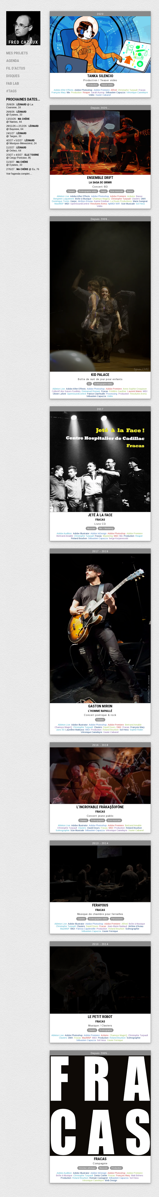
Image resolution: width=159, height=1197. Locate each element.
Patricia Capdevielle (85, 928)
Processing (111, 393)
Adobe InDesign (99, 533)
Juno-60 (60, 729)
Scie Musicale (128, 203)
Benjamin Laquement (63, 198)
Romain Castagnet (98, 1178)
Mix (68, 92)
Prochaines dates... (23, 99)
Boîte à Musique (83, 198)
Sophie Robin (136, 729)
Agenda (12, 61)
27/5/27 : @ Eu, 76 (22, 169)
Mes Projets (17, 53)
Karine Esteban (101, 201)
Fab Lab (12, 83)
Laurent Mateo (134, 391)
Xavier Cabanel (103, 95)
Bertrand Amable (65, 536)
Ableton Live (63, 196)
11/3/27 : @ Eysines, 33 (17, 163)
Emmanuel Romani (91, 391)
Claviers (136, 198)
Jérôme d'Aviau (85, 201)
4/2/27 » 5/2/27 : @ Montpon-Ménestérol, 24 (21, 142)
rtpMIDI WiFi (114, 203)
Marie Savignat (140, 201)
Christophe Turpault (128, 90)
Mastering (108, 536)
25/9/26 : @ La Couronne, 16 (19, 106)
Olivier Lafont (59, 393)
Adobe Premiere (102, 90)
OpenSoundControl (79, 203)
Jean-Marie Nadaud (117, 926)
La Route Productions (121, 201)
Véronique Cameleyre (137, 92)
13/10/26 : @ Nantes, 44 (18, 120)
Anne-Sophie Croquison (135, 389)
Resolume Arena (98, 203)
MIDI (67, 203)
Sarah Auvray (97, 92)
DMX (143, 198)
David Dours (109, 727)
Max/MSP (59, 203)
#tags (11, 91)
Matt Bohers (137, 1175)
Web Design (111, 1180)
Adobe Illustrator (81, 533)
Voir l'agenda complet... (19, 173)
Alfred (114, 90)
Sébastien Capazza (115, 92)
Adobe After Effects (63, 90)
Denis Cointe (100, 1175)
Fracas (142, 90)
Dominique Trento (60, 201)
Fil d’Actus (15, 68)
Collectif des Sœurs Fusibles (66, 391)
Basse (139, 196)
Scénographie (62, 830)
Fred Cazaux (23, 42)
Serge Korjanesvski (118, 538)
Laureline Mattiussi (75, 729)
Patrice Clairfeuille (96, 393)
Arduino (131, 196)
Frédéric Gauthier (117, 391)
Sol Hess (140, 203)
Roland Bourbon (79, 538)
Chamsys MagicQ (101, 198)
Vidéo (91, 95)
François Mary (59, 92)
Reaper (86, 92)
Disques (13, 76)
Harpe (73, 201)
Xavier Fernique (110, 931)
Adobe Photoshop (83, 90)
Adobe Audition (64, 533)
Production (76, 92)
